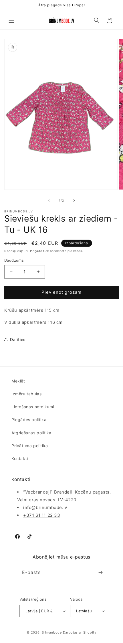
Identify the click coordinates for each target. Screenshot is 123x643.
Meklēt (18, 380)
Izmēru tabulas (26, 393)
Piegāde (36, 251)
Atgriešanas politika (31, 432)
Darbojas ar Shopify (79, 632)
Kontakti (19, 458)
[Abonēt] (100, 572)
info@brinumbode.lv (45, 507)
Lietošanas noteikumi (32, 406)
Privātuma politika (29, 445)
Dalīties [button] (17, 339)
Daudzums (14, 260)
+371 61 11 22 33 (41, 515)
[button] (11, 20)
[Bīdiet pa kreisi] (49, 200)
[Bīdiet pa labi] (74, 200)
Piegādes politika (28, 419)
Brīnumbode (52, 632)
